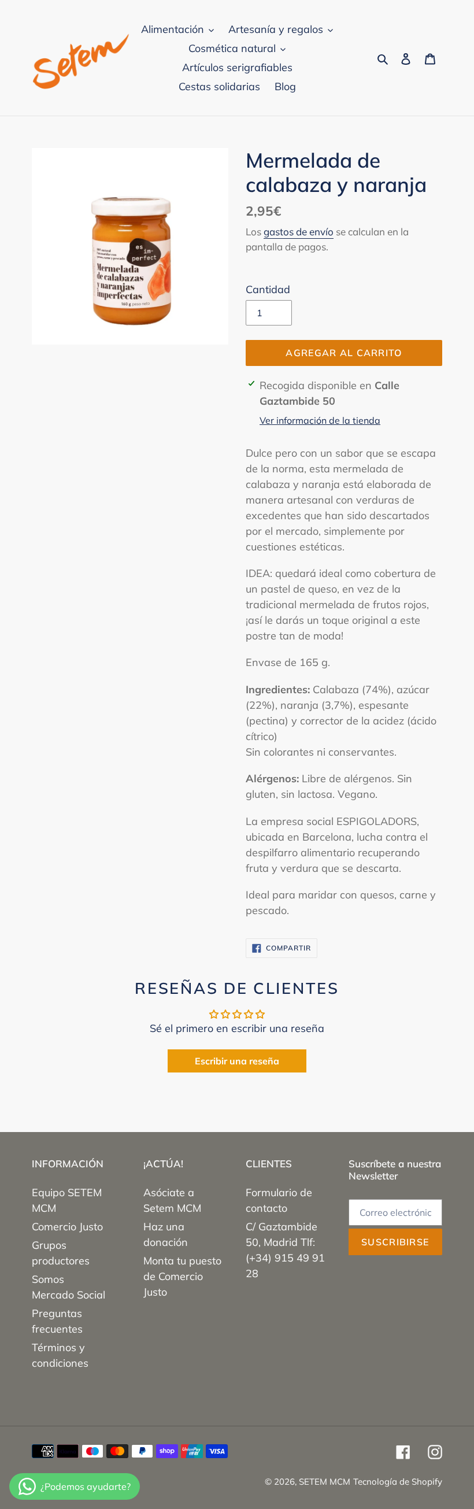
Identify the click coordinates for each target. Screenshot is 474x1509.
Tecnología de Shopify (397, 1481)
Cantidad (268, 289)
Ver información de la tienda (320, 420)
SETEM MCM (324, 1481)
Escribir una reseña (237, 1061)
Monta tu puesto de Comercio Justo (182, 1276)
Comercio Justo (67, 1226)
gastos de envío (299, 231)
